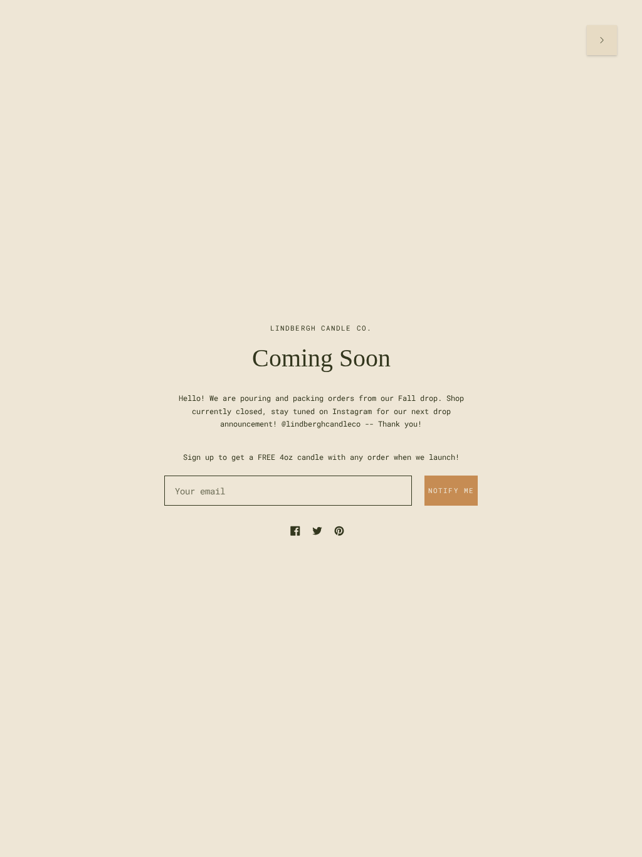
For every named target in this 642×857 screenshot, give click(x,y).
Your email (199, 474)
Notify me (451, 490)
